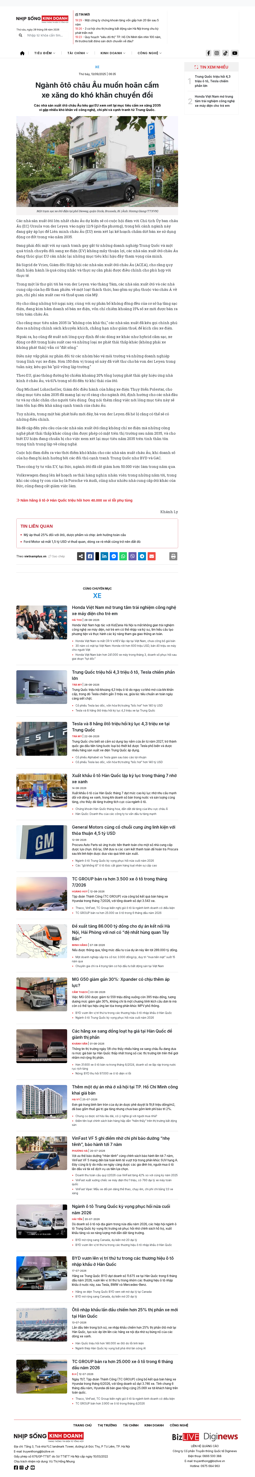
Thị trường (107, 1425)
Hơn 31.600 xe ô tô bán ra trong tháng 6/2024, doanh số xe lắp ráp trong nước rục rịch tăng (124, 1066)
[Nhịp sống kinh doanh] (49, 1437)
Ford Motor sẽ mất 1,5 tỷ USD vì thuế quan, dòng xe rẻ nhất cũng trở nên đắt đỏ (82, 542)
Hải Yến (77, 1219)
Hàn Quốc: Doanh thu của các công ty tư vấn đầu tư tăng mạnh (115, 813)
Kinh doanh (112, 53)
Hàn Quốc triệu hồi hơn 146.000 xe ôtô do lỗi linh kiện (109, 1343)
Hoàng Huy (80, 891)
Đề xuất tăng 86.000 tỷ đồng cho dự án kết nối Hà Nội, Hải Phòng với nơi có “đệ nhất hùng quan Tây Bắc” (121, 932)
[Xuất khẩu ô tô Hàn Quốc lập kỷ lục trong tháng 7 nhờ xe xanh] (41, 791)
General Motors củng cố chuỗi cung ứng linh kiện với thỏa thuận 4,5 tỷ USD (123, 830)
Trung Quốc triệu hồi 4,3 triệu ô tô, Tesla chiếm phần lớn (123, 675)
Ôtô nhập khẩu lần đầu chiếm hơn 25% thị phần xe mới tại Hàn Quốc (125, 1312)
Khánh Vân (80, 1043)
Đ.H (74, 1374)
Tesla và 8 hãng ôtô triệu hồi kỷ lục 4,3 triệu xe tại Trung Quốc (115, 710)
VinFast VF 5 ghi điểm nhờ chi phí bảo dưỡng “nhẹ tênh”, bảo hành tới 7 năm (121, 1141)
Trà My (77, 684)
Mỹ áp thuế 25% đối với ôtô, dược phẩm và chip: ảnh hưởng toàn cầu (75, 535)
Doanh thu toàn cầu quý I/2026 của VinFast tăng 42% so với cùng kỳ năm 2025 (126, 1175)
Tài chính (76, 53)
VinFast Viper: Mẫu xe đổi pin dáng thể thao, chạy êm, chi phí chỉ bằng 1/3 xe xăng (122, 1191)
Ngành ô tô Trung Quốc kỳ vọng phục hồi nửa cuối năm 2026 (114, 860)
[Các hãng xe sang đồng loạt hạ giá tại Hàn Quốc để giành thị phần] (41, 1046)
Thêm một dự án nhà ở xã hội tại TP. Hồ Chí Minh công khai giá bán (125, 1090)
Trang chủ (82, 1425)
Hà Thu (77, 619)
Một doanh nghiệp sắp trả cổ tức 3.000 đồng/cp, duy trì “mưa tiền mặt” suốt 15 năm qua (123, 959)
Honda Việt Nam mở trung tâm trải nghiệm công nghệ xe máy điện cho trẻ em (124, 610)
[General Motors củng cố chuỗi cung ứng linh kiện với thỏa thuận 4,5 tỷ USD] (41, 842)
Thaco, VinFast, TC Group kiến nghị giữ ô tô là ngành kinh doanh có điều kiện (125, 908)
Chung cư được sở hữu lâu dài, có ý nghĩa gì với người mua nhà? (116, 1116)
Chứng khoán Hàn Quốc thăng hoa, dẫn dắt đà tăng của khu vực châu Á (121, 809)
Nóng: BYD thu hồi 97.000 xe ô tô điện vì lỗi (103, 1073)
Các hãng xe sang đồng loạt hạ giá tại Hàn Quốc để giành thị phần (122, 1034)
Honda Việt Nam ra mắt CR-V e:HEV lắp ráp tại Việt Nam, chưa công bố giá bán (125, 641)
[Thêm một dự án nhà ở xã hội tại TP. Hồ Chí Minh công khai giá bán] (41, 1102)
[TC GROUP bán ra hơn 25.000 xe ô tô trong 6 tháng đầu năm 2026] (41, 1377)
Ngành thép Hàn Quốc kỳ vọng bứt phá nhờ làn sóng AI (110, 1348)
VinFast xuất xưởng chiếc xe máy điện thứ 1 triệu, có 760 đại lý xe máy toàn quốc (122, 1182)
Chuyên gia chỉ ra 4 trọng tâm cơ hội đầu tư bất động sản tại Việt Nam (119, 966)
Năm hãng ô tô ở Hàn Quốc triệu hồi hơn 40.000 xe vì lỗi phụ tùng (76, 500)
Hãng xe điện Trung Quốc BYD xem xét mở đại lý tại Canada (113, 1291)
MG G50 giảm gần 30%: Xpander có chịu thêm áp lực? (121, 982)
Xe (97, 67)
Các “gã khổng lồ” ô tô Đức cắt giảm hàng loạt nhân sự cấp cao (116, 865)
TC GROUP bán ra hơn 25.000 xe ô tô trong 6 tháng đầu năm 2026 (118, 912)
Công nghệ (149, 53)
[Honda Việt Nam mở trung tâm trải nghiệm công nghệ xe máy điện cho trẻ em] (41, 622)
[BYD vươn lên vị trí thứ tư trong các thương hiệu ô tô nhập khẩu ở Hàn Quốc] (41, 1273)
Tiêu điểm (43, 53)
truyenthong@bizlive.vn (38, 1451)
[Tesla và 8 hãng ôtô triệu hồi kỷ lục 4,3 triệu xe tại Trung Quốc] (41, 739)
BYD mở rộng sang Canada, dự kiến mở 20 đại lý (106, 1240)
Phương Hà (80, 1150)
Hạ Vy (76, 1099)
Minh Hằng (80, 945)
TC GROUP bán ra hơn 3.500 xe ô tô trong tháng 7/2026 (119, 882)
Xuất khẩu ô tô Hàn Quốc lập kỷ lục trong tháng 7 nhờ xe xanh (124, 778)
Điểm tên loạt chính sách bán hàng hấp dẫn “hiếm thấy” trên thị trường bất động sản (124, 1122)
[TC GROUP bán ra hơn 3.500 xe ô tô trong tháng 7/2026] (41, 894)
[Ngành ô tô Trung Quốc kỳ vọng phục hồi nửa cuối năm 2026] (41, 1221)
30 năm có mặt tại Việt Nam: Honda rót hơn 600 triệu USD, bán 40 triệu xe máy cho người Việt (124, 647)
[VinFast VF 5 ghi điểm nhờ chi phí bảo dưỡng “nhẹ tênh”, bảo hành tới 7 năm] (41, 1153)
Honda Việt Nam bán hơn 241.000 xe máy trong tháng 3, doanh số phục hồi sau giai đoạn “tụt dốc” (124, 656)
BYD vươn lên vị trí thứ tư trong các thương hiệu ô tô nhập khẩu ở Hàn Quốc (123, 1012)
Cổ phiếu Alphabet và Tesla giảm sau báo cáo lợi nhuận (110, 757)
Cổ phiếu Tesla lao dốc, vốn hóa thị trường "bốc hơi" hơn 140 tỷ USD (119, 705)
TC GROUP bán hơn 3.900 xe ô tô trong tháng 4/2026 (110, 1403)
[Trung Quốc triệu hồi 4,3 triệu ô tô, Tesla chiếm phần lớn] (41, 687)
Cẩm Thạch (80, 992)
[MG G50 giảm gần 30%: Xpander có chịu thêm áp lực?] (41, 994)
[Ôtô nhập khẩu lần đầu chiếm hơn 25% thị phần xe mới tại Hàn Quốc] (41, 1325)
